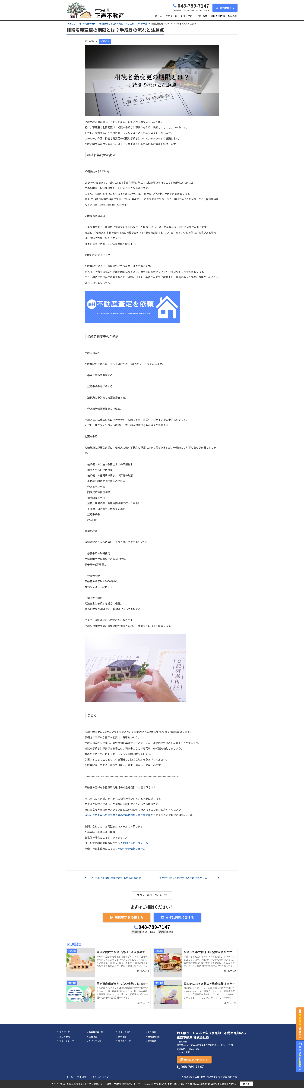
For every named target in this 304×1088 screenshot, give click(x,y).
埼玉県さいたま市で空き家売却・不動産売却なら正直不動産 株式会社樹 (211, 1035)
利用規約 (81, 1076)
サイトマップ (95, 1041)
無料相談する (227, 7)
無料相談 (233, 16)
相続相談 (105, 41)
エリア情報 (64, 1036)
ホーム (158, 16)
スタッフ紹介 (187, 16)
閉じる (246, 1083)
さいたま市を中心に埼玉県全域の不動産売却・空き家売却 (118, 815)
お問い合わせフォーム (135, 843)
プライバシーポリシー (100, 1076)
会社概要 (202, 16)
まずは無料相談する (179, 917)
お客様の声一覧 (96, 1032)
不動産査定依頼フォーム (132, 848)
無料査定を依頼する (129, 917)
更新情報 (93, 1036)
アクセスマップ (66, 1041)
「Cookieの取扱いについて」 (205, 1084)
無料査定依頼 (218, 16)
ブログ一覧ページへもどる (152, 895)
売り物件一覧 (124, 1041)
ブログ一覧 (171, 16)
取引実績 (152, 1041)
